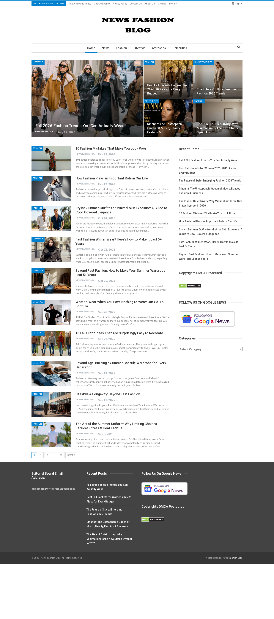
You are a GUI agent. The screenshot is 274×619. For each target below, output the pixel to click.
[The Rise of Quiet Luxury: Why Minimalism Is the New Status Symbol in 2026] (218, 118)
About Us (149, 3)
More (172, 3)
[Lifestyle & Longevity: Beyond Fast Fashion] (51, 404)
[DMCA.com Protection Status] (190, 286)
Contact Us (136, 3)
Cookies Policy (102, 3)
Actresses (159, 48)
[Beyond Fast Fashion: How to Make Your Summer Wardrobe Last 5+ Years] (51, 280)
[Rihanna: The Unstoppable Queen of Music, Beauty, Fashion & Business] (168, 118)
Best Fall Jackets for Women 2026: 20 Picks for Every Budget (167, 89)
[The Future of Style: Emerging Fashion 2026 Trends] (218, 79)
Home (91, 48)
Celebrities (179, 48)
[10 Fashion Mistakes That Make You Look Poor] (51, 158)
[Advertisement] (112, 591)
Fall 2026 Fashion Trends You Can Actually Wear (79, 125)
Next (70, 455)
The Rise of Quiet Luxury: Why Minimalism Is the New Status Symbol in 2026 (109, 539)
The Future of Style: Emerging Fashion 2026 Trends (210, 180)
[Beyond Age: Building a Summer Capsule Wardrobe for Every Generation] (51, 373)
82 (61, 455)
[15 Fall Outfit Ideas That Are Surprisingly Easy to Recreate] (51, 343)
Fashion (121, 48)
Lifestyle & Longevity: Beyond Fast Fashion (107, 394)
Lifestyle (139, 48)
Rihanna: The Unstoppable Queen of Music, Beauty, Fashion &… (165, 128)
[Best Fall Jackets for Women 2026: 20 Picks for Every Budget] (168, 79)
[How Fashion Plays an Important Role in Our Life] (51, 188)
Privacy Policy (120, 3)
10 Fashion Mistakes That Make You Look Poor (110, 148)
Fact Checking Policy (80, 3)
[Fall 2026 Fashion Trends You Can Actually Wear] (87, 99)
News (105, 48)
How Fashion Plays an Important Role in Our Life (111, 178)
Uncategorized (203, 62)
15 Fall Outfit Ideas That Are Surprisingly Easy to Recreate (119, 333)
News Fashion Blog (232, 558)
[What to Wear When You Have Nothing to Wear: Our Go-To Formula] (51, 312)
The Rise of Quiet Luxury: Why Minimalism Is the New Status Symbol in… (217, 128)
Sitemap (162, 3)
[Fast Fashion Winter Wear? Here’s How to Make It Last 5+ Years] (51, 249)
